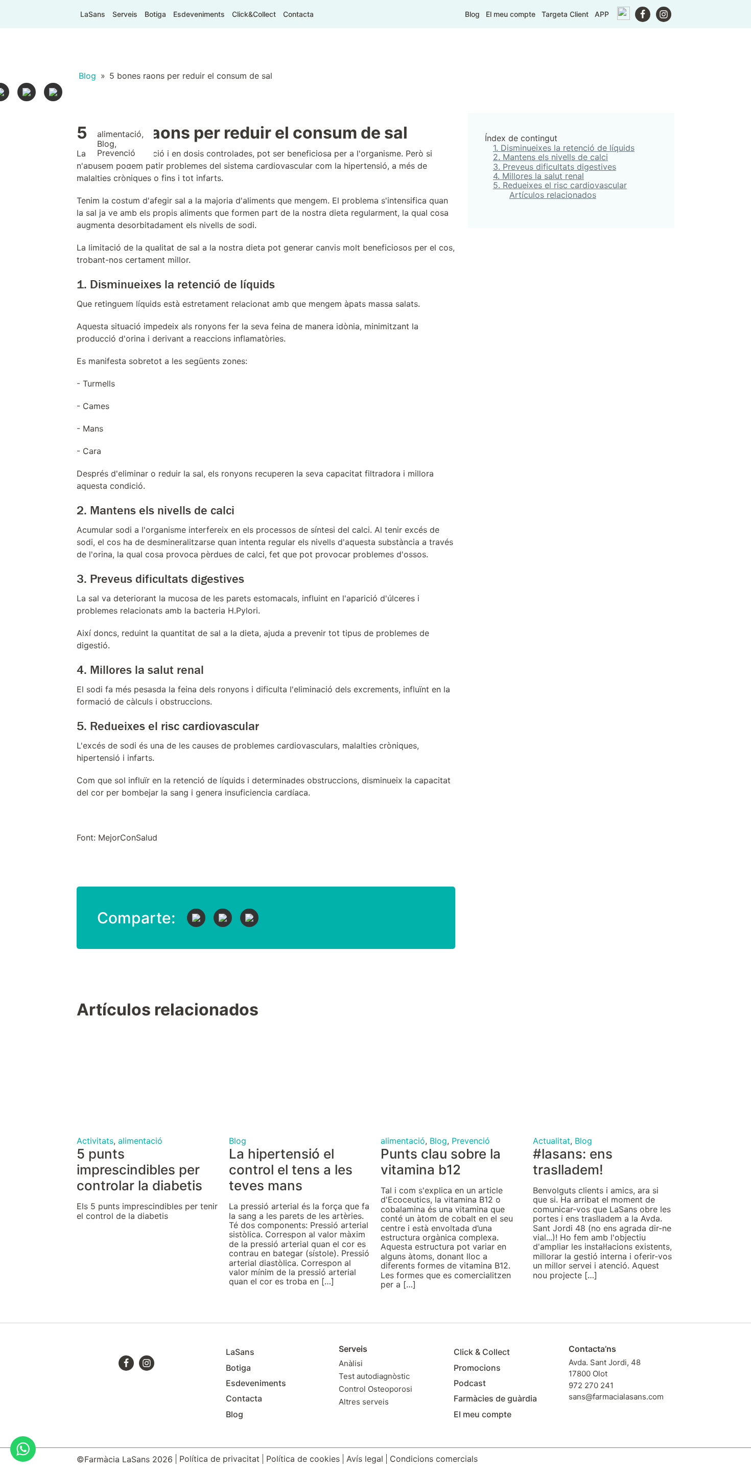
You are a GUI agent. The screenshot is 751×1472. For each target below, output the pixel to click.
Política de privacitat (219, 1459)
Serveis (124, 14)
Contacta (298, 14)
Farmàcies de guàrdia (495, 1398)
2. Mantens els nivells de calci (550, 157)
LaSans (92, 14)
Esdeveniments (199, 14)
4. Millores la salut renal (538, 175)
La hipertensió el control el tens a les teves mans (291, 1169)
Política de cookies (303, 1459)
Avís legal (364, 1459)
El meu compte (510, 14)
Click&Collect (254, 14)
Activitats (95, 1141)
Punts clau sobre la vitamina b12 (441, 1161)
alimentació (119, 134)
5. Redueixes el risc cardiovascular (560, 185)
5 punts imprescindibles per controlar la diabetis (139, 1169)
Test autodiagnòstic (374, 1376)
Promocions (477, 1368)
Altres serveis (364, 1402)
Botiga (155, 14)
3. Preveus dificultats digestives (554, 166)
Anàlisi (351, 1363)
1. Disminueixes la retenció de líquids (564, 147)
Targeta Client (565, 14)
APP (602, 14)
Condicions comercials (434, 1459)
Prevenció (116, 153)
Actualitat (551, 1141)
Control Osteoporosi (375, 1389)
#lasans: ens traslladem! (573, 1161)
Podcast (470, 1383)
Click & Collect (482, 1352)
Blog (472, 14)
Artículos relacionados (552, 194)
